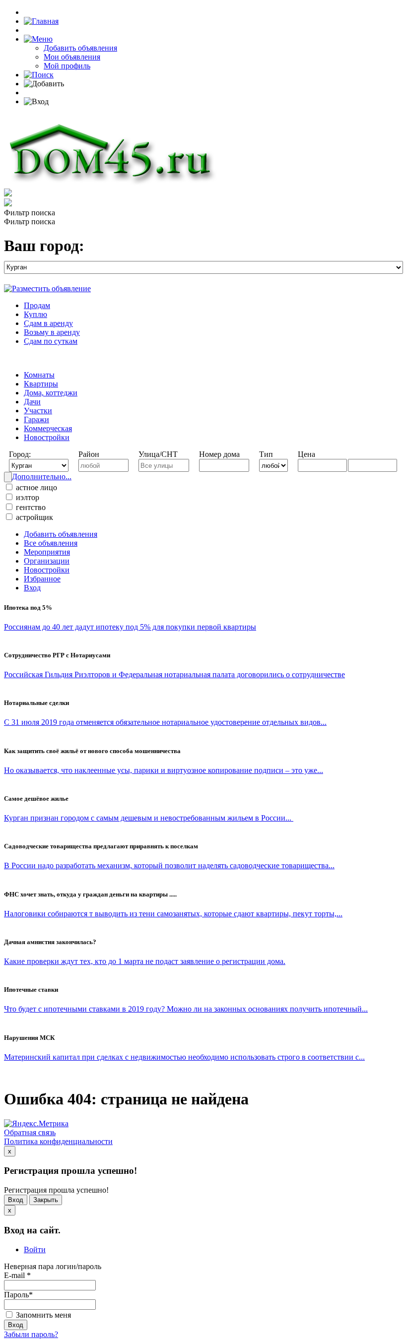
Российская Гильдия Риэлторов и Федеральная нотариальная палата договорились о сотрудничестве (174, 674)
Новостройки (46, 437)
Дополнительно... (41, 476)
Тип (266, 454)
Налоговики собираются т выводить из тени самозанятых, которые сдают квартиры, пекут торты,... (173, 913)
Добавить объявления (80, 48)
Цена (306, 454)
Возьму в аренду (52, 332)
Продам (37, 305)
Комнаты (39, 375)
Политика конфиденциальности (58, 1141)
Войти (35, 1249)
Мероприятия (47, 552)
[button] (38, 39)
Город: (20, 454)
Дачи (32, 401)
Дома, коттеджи (50, 392)
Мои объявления (72, 57)
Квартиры (41, 384)
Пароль (18, 1294)
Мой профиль (67, 66)
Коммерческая (48, 428)
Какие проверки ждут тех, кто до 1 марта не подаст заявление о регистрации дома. (144, 961)
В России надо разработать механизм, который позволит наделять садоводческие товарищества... (169, 865)
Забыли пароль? (31, 1334)
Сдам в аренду (48, 323)
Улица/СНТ (158, 454)
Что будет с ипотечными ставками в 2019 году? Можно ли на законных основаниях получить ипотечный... (186, 1009)
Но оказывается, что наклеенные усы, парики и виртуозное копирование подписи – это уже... (163, 770)
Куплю (35, 314)
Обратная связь (30, 1132)
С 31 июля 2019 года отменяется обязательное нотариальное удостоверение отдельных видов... (165, 722)
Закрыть (45, 1200)
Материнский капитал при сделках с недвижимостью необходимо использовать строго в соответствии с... (184, 1057)
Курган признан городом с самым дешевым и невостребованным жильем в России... (148, 818)
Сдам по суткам (50, 341)
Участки (38, 410)
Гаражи (36, 419)
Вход (32, 587)
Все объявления (50, 543)
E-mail (17, 1275)
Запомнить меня (42, 1315)
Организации (46, 561)
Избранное (42, 579)
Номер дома (219, 454)
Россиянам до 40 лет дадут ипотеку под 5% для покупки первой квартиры (130, 627)
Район (88, 454)
